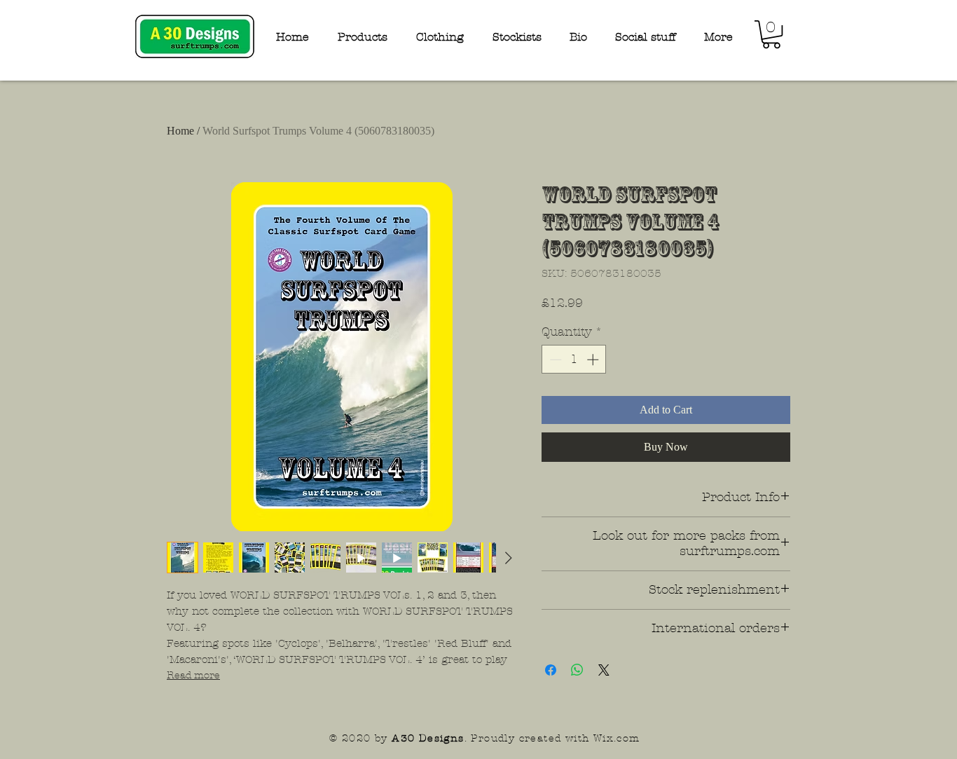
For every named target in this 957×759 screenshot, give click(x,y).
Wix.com (616, 738)
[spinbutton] (574, 360)
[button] (771, 34)
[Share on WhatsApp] (577, 670)
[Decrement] (554, 360)
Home (180, 131)
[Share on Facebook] (550, 670)
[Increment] (594, 360)
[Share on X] (603, 670)
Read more (193, 675)
